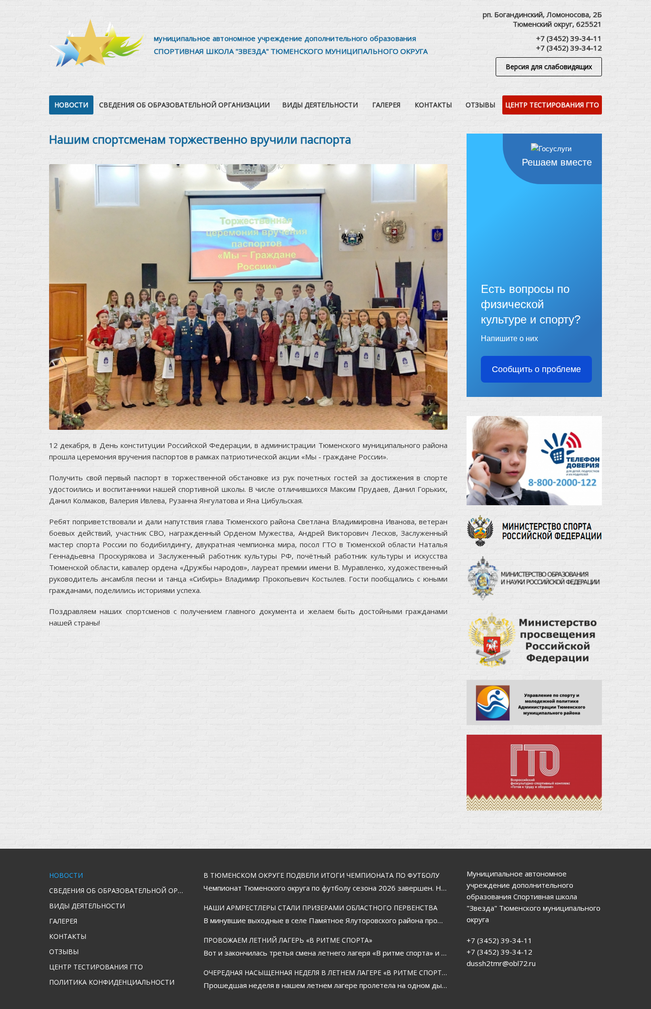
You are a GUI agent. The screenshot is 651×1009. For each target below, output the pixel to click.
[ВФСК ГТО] (534, 773)
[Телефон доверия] (534, 460)
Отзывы (480, 104)
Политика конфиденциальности (111, 982)
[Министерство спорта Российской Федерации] (534, 531)
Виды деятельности (320, 104)
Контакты (433, 104)
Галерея (386, 104)
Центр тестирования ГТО (552, 104)
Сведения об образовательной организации (184, 104)
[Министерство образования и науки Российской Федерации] (534, 578)
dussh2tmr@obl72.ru (501, 963)
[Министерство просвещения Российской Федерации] (534, 640)
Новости (71, 104)
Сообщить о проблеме (536, 369)
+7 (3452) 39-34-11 (569, 38)
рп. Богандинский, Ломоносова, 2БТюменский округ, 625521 (542, 19)
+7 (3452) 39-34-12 (569, 47)
